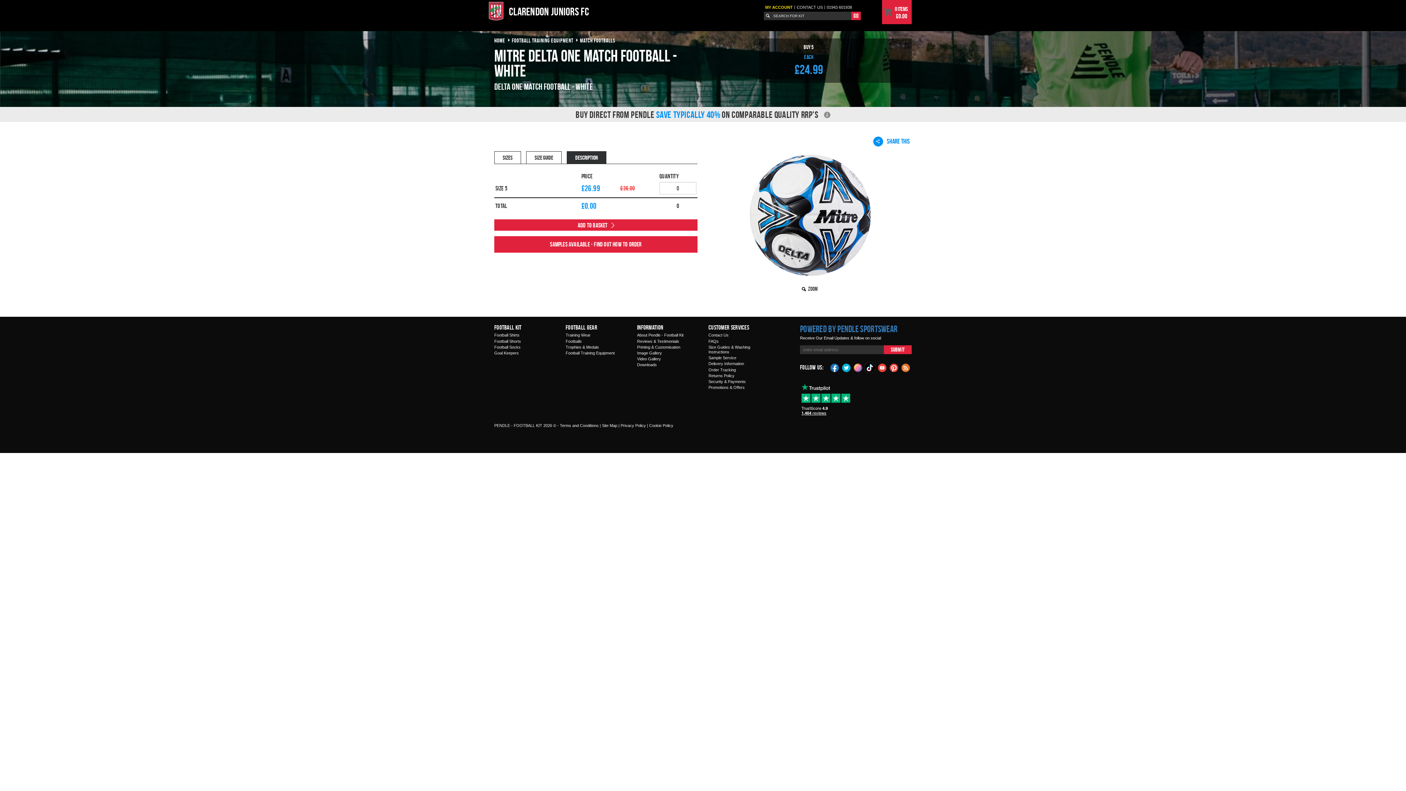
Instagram (858, 367)
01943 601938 (839, 7)
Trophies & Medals (582, 347)
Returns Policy (721, 376)
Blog (906, 367)
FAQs (713, 341)
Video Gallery (649, 359)
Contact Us (718, 335)
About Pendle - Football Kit (660, 335)
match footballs (597, 40)
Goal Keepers (506, 353)
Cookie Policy (661, 425)
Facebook (835, 367)
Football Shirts (507, 335)
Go (856, 15)
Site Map (609, 425)
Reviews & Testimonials (658, 341)
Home (499, 40)
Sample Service (722, 358)
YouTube (882, 367)
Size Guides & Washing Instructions (729, 349)
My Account (779, 7)
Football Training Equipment (590, 353)
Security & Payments (727, 381)
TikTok (870, 367)
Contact (810, 7)
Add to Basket (593, 225)
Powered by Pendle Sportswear (848, 329)
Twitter (846, 367)
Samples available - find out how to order (595, 244)
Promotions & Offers (726, 387)
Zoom (813, 288)
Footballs (574, 341)
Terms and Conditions (579, 425)
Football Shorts (507, 341)
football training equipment (542, 40)
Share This (898, 141)
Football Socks (507, 347)
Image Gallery (649, 353)
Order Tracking (722, 370)
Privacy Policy (633, 425)
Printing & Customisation (658, 347)
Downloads (647, 365)
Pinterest (894, 367)
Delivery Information (726, 363)
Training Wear (578, 335)
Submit (898, 349)
